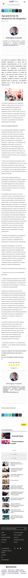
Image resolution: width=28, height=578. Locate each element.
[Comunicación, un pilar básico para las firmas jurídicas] (5, 499)
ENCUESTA (3, 535)
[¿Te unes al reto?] (5, 481)
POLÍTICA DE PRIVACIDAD (13, 573)
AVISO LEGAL (11, 570)
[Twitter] (6, 10)
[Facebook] (2, 10)
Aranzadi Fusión (17, 436)
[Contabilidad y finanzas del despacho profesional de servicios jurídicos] (5, 493)
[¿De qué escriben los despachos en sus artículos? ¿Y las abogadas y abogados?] (5, 505)
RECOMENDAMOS (5, 559)
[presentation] (14, 450)
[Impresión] (20, 10)
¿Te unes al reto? (15, 480)
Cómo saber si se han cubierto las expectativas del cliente (17, 511)
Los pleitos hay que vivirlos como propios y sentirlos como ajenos (17, 470)
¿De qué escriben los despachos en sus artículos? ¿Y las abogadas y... (17, 505)
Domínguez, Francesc (14, 38)
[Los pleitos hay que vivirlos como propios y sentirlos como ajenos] (5, 470)
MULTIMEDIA (4, 539)
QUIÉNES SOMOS (20, 570)
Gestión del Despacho (9, 8)
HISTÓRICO (3, 555)
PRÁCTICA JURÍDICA (18, 535)
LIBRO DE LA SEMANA (5, 537)
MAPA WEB (4, 571)
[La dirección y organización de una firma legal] (5, 476)
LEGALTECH (16, 537)
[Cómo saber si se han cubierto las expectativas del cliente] (5, 511)
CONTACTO (4, 570)
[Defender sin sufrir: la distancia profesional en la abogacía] (5, 464)
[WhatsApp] (9, 10)
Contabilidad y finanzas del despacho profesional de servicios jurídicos (17, 493)
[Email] (16, 10)
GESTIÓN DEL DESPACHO (19, 539)
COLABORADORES (5, 548)
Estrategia (16, 8)
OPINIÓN (16, 542)
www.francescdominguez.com (10, 45)
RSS (2, 557)
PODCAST (3, 542)
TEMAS (2, 532)
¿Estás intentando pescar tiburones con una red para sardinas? (17, 517)
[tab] (14, 450)
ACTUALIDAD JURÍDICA (18, 532)
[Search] (24, 528)
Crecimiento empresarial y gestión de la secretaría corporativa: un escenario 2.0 (17, 487)
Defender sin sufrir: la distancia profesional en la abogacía (17, 464)
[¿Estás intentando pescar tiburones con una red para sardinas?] (5, 517)
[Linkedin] (13, 10)
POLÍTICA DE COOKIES (13, 571)
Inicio (2, 8)
